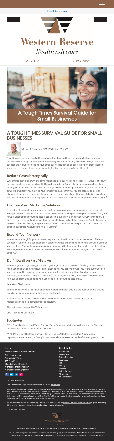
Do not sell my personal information (52, 405)
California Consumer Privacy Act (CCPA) (77, 402)
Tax (60, 362)
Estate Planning (66, 357)
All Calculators (65, 376)
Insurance (63, 359)
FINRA (90, 428)
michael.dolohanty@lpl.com (17, 366)
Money (62, 365)
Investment (64, 354)
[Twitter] (27, 61)
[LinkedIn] (31, 61)
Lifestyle (62, 368)
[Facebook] (34, 61)
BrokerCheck (55, 384)
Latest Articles (65, 371)
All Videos (63, 373)
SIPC (95, 428)
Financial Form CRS (17, 380)
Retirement (64, 351)
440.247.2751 (82, 60)
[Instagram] (38, 61)
